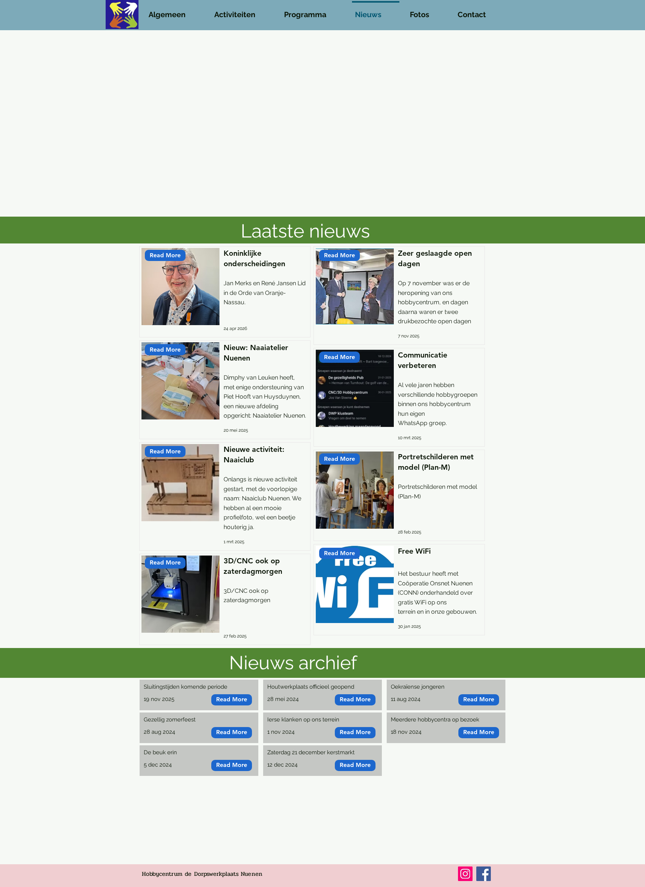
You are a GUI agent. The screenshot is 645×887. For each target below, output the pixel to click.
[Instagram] (465, 873)
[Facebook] (483, 873)
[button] (175, 11)
